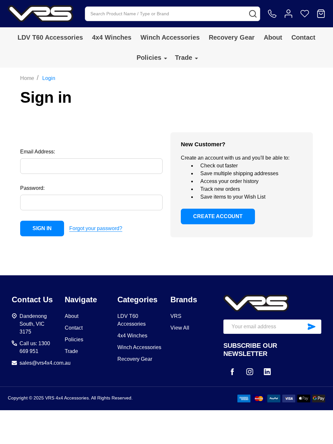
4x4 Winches (111, 37)
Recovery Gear (232, 37)
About (273, 37)
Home (27, 78)
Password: (32, 188)
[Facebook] (232, 371)
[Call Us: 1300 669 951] (272, 13)
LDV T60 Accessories (50, 37)
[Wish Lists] (304, 13)
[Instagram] (250, 371)
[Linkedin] (267, 371)
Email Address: (37, 151)
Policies (149, 57)
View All (179, 328)
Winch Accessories (170, 37)
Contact (303, 37)
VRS (175, 316)
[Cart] (321, 13)
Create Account (218, 216)
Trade (183, 57)
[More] (165, 58)
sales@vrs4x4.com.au (45, 363)
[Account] (288, 13)
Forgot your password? (95, 228)
